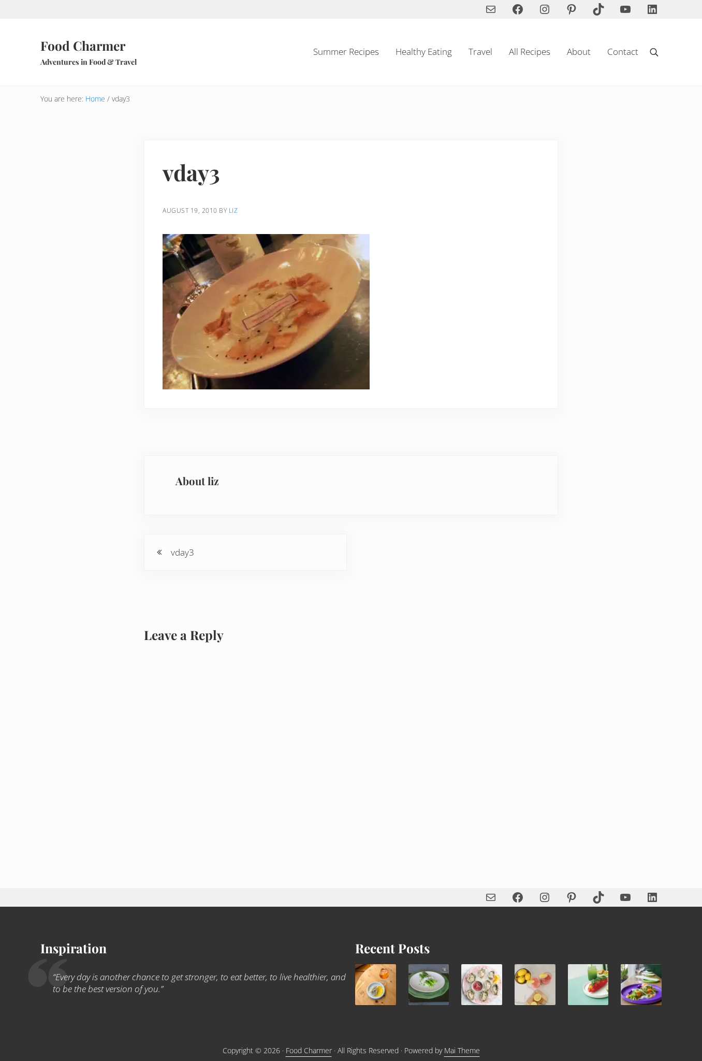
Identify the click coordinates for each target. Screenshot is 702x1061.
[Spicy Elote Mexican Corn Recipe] (588, 984)
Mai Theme (462, 1050)
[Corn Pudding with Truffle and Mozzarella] (375, 984)
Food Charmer (82, 45)
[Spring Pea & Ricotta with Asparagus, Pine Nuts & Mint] (428, 984)
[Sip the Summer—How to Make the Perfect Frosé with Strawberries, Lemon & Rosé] (535, 984)
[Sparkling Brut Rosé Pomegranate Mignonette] (481, 984)
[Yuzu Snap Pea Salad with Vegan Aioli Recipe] (641, 984)
